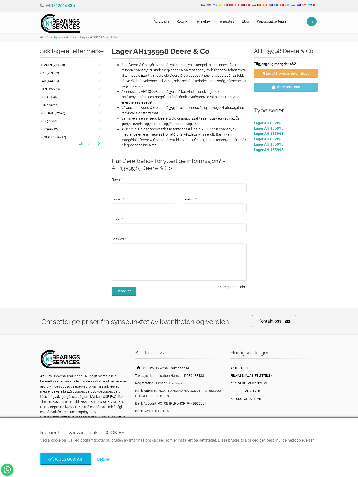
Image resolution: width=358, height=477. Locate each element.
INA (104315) (49, 105)
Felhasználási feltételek (251, 375)
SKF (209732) (49, 73)
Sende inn (124, 291)
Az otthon (161, 21)
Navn (116, 179)
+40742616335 (60, 5)
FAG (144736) (49, 81)
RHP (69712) (49, 129)
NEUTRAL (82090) (52, 113)
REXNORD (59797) (53, 137)
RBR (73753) (49, 121)
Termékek (202, 21)
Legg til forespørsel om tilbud (287, 73)
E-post (117, 199)
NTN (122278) (50, 89)
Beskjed (118, 239)
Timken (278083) (52, 65)
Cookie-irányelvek (245, 391)
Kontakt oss (269, 321)
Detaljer (103, 459)
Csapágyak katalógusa (61, 37)
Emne (116, 219)
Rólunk (182, 21)
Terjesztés (226, 21)
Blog (245, 21)
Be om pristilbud (287, 87)
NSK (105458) (50, 97)
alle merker (88, 144)
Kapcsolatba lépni (271, 21)
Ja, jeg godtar (65, 459)
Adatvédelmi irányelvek (250, 383)
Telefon (188, 199)
